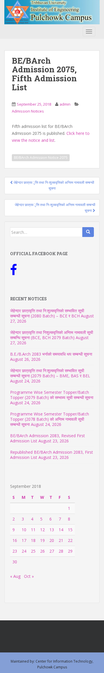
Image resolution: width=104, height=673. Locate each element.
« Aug (15, 576)
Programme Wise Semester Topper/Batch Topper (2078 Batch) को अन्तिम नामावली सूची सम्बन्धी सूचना (49, 419)
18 (33, 540)
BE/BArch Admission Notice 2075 (41, 157)
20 (51, 540)
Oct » (29, 576)
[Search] (88, 232)
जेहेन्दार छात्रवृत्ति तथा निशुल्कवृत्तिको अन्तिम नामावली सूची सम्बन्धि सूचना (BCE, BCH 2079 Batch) (51, 335)
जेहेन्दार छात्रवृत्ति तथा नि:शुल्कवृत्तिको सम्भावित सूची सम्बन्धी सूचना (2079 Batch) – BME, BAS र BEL (50, 373)
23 (14, 551)
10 (24, 529)
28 (61, 551)
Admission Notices (28, 111)
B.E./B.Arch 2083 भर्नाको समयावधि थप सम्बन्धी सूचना (51, 354)
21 (61, 540)
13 (51, 529)
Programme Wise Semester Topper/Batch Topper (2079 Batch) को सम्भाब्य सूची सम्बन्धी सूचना (51, 394)
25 (33, 551)
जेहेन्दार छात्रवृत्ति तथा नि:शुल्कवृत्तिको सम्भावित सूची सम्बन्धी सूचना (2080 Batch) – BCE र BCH (47, 313)
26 (42, 551)
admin (65, 104)
